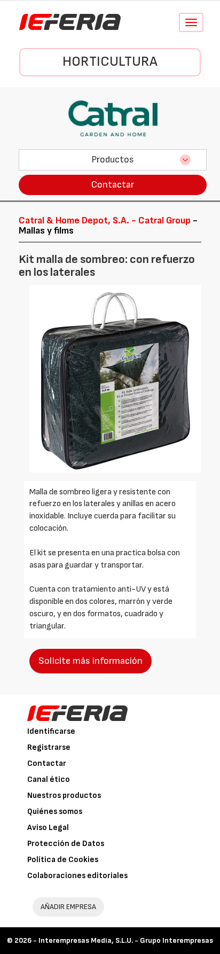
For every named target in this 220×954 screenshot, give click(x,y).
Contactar (112, 184)
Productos (112, 159)
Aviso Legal (48, 828)
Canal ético (48, 779)
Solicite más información (90, 660)
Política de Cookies (62, 860)
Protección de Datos (65, 844)
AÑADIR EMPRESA (68, 906)
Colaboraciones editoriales (77, 876)
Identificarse (51, 731)
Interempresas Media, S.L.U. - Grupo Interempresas (125, 940)
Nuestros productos (64, 795)
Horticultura (110, 61)
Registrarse (48, 747)
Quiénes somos (54, 811)
